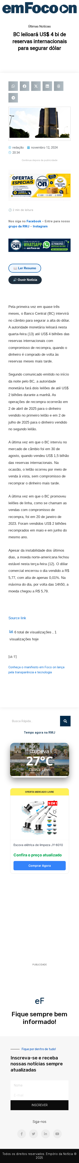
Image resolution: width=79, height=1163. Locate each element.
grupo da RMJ (18, 226)
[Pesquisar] (65, 721)
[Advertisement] (39, 919)
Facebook (34, 221)
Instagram (40, 226)
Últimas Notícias (39, 26)
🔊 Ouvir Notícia (25, 280)
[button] (13, 86)
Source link (17, 618)
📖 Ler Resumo (24, 268)
